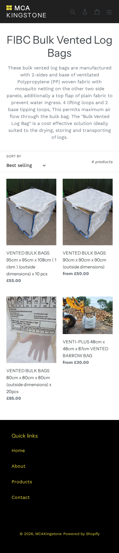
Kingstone (26, 11)
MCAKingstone (48, 534)
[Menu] (109, 11)
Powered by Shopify (81, 534)
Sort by (13, 156)
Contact (21, 497)
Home (18, 450)
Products (22, 481)
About (18, 466)
